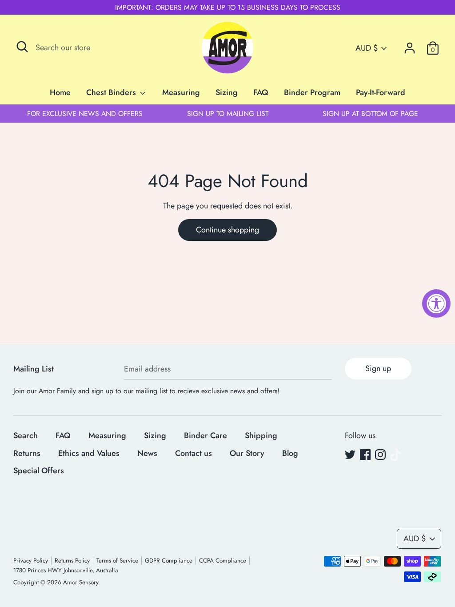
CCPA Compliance (222, 560)
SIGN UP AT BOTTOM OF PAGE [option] (370, 113)
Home (60, 92)
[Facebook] (365, 455)
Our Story (247, 453)
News (147, 453)
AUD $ (366, 48)
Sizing (227, 92)
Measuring (181, 92)
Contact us (193, 453)
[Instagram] (380, 455)
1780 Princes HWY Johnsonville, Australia (65, 570)
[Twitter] (350, 455)
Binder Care (205, 435)
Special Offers (38, 470)
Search (25, 435)
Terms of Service (117, 560)
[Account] (410, 45)
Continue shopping (227, 230)
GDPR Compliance (168, 560)
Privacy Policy (30, 560)
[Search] (22, 47)
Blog (290, 453)
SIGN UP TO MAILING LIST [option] (227, 113)
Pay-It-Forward (380, 92)
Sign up (378, 368)
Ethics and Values (89, 453)
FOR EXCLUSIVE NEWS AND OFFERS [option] (85, 113)
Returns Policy (72, 560)
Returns (26, 453)
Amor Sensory (80, 582)
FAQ (260, 92)
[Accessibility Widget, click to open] (436, 303)
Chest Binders (112, 92)
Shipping (261, 435)
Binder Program (312, 92)
